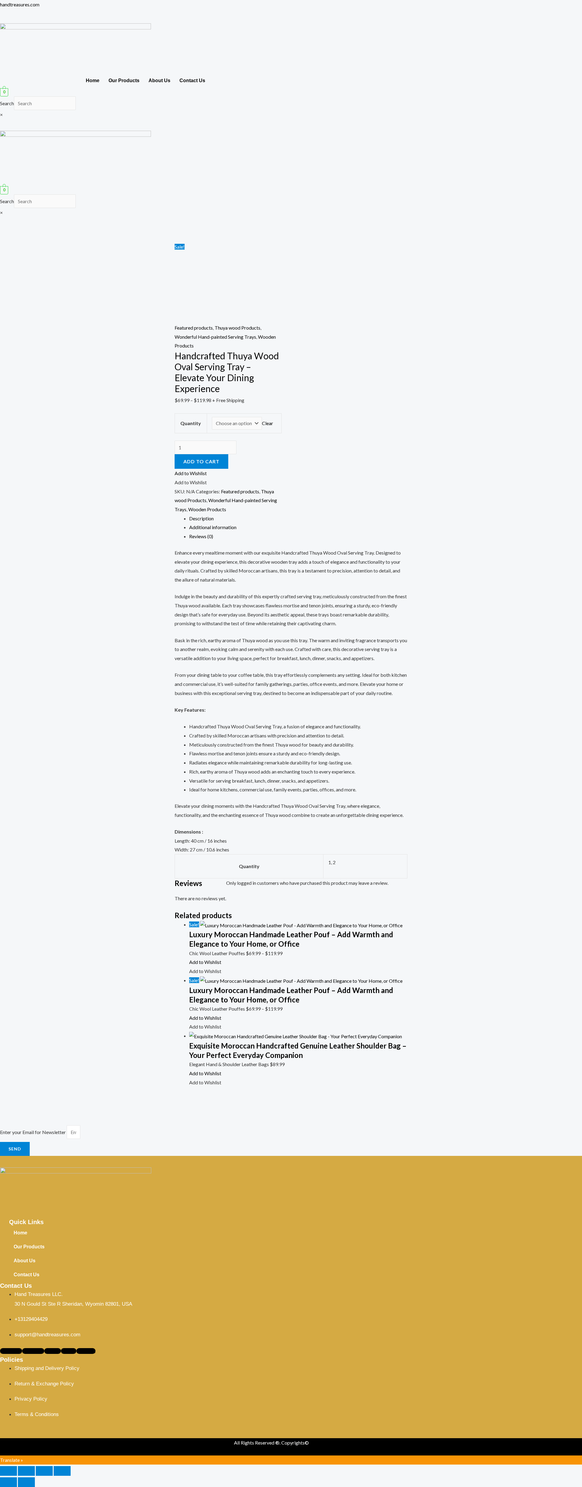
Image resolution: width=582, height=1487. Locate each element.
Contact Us (192, 80)
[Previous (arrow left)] (8, 1482)
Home (92, 80)
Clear (267, 423)
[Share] (44, 1471)
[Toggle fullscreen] (26, 1471)
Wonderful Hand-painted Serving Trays (215, 337)
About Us (159, 80)
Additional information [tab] (212, 527)
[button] (291, 183)
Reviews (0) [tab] (201, 536)
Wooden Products (207, 509)
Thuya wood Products (237, 328)
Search (7, 103)
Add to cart (201, 461)
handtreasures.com (19, 4)
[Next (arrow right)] (26, 1482)
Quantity (190, 423)
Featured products (194, 328)
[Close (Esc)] (62, 1471)
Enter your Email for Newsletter (33, 1132)
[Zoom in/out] (8, 1471)
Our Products (124, 80)
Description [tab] (201, 518)
